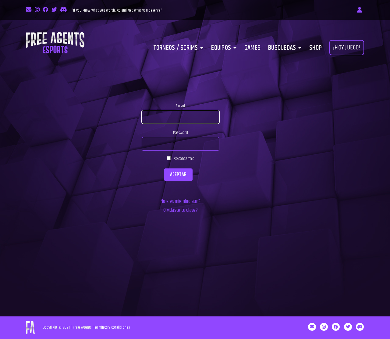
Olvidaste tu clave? (180, 210)
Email (180, 106)
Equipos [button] (221, 47)
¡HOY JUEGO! (346, 47)
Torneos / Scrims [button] (175, 47)
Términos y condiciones (111, 327)
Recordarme (184, 158)
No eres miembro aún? (180, 201)
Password (180, 132)
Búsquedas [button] (282, 47)
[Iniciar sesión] (359, 10)
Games (252, 47)
